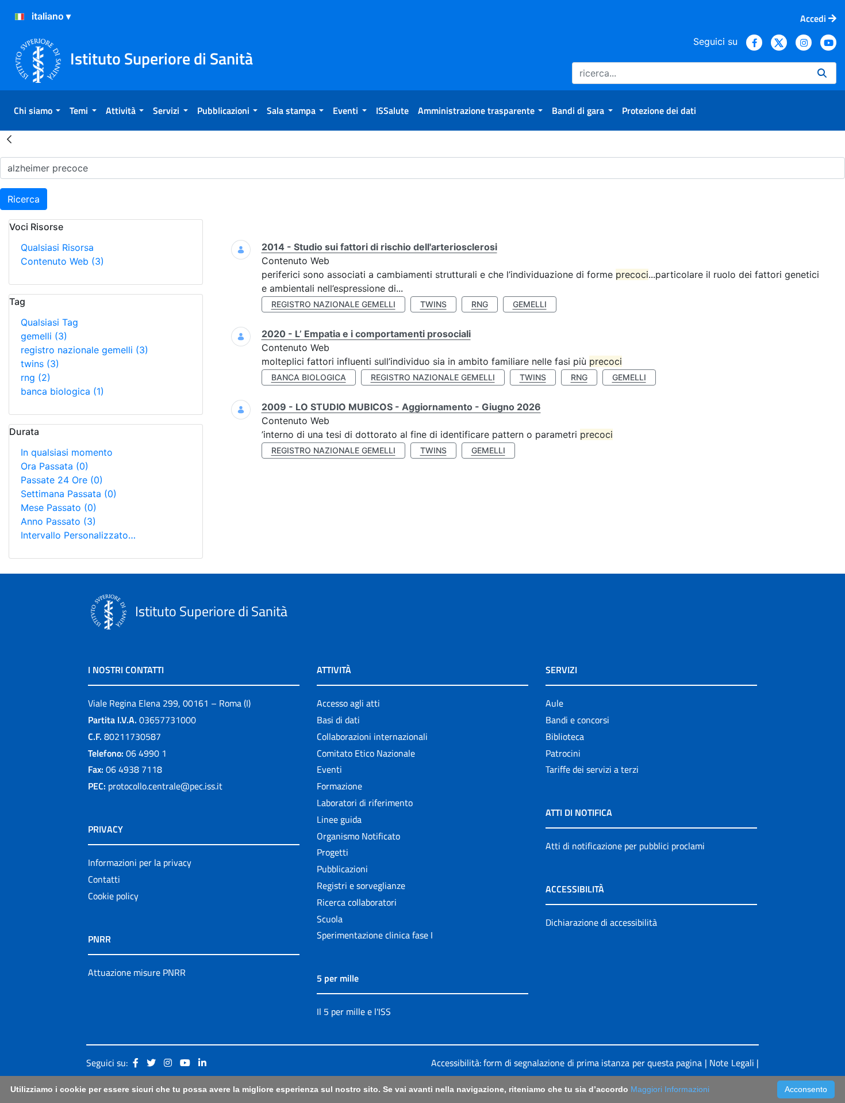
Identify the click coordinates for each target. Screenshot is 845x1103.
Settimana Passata (69, 493)
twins (40, 363)
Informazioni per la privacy (139, 862)
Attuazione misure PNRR (137, 972)
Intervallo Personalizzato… (78, 535)
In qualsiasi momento (67, 452)
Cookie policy (113, 896)
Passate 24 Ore (62, 480)
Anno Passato (58, 521)
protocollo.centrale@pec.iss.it (165, 786)
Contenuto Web (62, 261)
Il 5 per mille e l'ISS (354, 1011)
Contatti (104, 879)
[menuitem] (37, 110)
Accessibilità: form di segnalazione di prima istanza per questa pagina (566, 1063)
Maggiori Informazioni (670, 1089)
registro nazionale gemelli (84, 350)
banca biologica (62, 391)
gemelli (44, 336)
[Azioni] (19, 17)
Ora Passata (55, 466)
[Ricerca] (822, 73)
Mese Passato (59, 507)
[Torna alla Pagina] (9, 138)
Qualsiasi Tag (49, 322)
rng (36, 377)
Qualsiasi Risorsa (57, 247)
